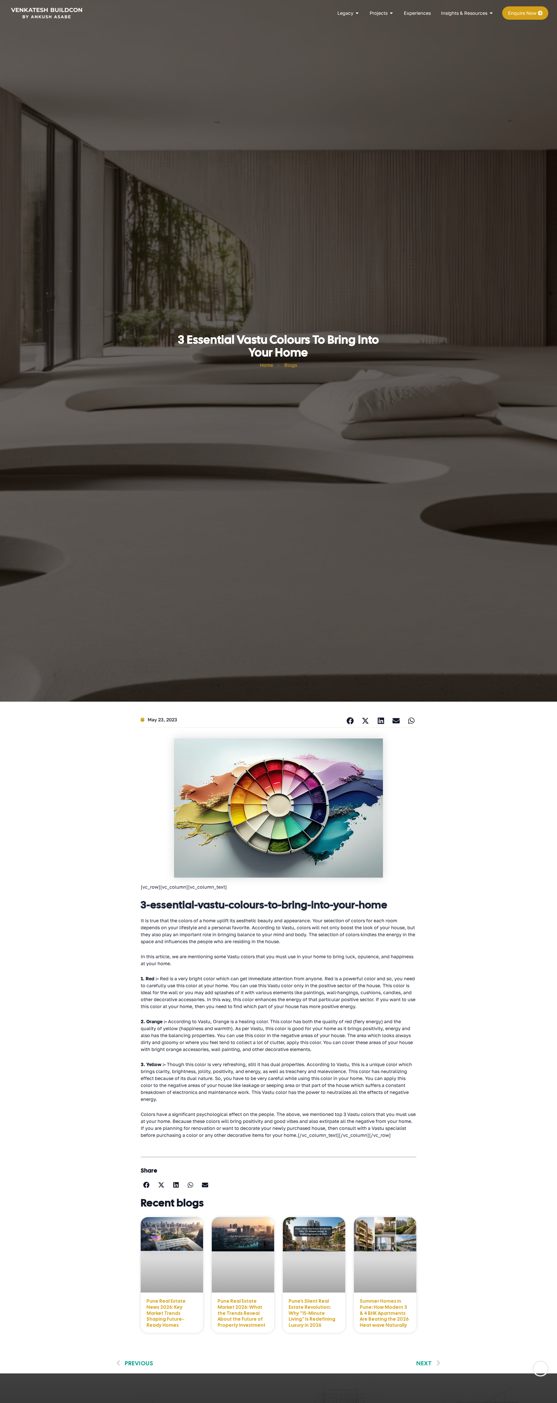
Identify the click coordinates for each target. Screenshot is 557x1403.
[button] (350, 721)
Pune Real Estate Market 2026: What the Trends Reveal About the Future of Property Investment (241, 1313)
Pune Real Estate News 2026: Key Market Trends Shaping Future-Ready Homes (166, 1313)
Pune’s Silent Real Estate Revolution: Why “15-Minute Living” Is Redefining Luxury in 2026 (312, 1313)
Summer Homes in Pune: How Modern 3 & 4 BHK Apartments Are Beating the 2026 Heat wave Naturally (384, 1313)
